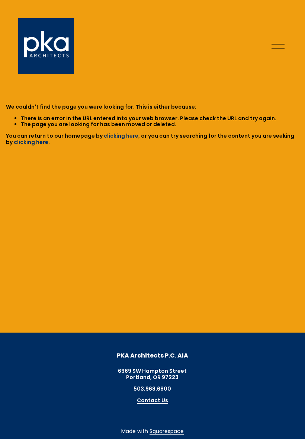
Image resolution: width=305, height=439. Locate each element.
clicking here (121, 136)
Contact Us (152, 400)
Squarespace (167, 431)
